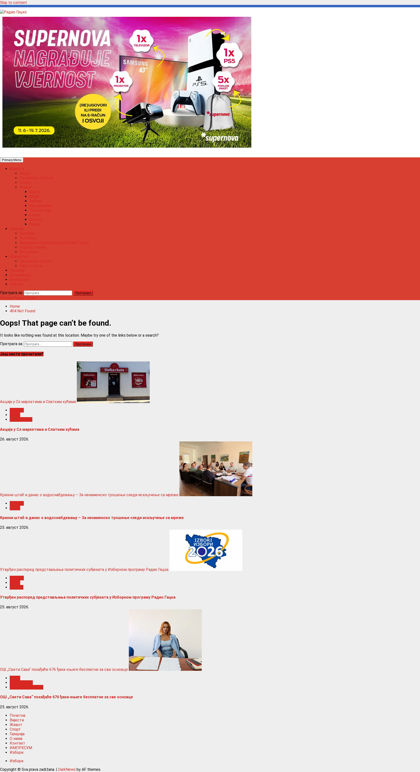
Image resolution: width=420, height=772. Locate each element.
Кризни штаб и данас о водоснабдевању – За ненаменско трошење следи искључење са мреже (89, 495)
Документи (20, 275)
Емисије (17, 228)
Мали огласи (30, 265)
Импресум (19, 279)
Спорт (34, 215)
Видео (35, 224)
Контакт (17, 743)
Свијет (25, 182)
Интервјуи (28, 252)
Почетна (17, 715)
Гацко (24, 173)
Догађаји (27, 233)
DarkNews (67, 769)
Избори (16, 284)
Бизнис (36, 219)
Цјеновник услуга (35, 261)
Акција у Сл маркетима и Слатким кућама (38, 401)
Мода (34, 196)
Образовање (40, 205)
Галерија (17, 270)
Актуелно (28, 238)
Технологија (40, 210)
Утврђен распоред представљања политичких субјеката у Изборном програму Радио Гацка (84, 569)
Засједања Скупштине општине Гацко (54, 242)
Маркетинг (20, 256)
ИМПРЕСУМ (21, 747)
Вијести (17, 168)
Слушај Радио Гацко (18, 298)
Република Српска (36, 178)
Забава (35, 201)
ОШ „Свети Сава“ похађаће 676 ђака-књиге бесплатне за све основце (64, 669)
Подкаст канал (32, 247)
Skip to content (13, 2)
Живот (25, 187)
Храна (34, 191)
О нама (16, 738)
